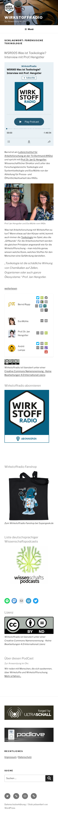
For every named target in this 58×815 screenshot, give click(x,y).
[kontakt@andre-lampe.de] (41, 344)
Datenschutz (25, 757)
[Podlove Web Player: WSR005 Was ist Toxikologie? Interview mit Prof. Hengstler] (29, 104)
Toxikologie (27, 237)
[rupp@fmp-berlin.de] (45, 302)
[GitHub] (45, 298)
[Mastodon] (37, 302)
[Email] (45, 321)
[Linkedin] (40, 306)
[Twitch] (45, 348)
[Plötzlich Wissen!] (41, 348)
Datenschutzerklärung (15, 804)
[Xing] (44, 306)
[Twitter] (37, 298)
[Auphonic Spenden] (45, 311)
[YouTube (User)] (45, 352)
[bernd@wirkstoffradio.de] (41, 311)
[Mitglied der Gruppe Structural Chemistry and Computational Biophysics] (36, 306)
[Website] (41, 321)
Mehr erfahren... (12, 676)
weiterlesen (10, 288)
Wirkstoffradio (23, 17)
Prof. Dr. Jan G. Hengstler (33, 159)
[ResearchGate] (41, 302)
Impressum (10, 757)
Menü (30, 29)
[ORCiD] (41, 298)
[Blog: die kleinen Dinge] (37, 348)
